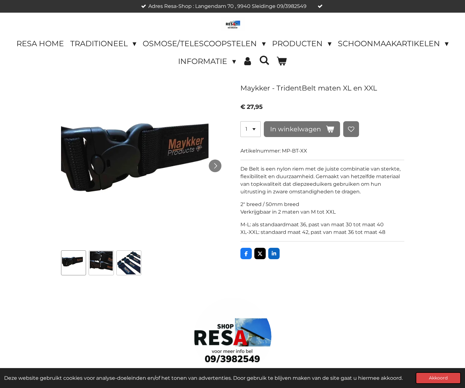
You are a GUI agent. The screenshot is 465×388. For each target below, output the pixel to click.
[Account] (247, 61)
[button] (73, 263)
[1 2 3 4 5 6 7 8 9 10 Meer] (250, 129)
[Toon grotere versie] (232, 336)
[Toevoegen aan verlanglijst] (351, 129)
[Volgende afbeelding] (215, 166)
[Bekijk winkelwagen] (281, 61)
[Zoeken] (264, 60)
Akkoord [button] (438, 378)
